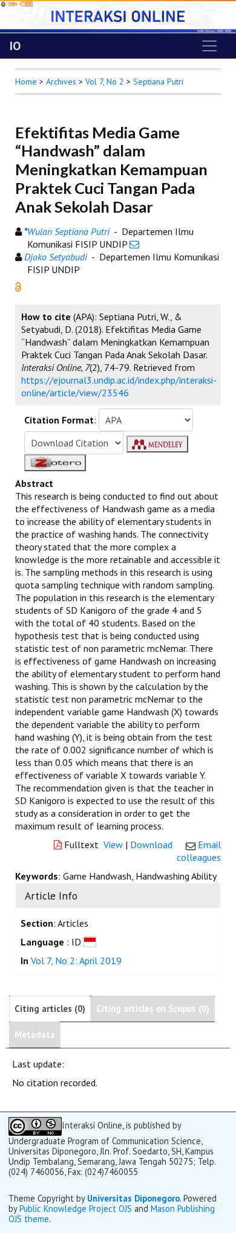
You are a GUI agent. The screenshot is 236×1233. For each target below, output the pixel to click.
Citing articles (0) (50, 1008)
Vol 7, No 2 (104, 81)
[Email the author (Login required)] (134, 244)
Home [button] (26, 81)
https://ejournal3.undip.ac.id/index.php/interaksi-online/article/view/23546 (119, 386)
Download (151, 845)
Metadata (35, 1034)
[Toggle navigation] (209, 46)
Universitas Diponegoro (133, 1198)
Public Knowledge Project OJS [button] (75, 1208)
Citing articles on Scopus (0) (152, 1008)
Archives (61, 81)
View (113, 845)
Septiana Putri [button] (158, 81)
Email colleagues (199, 851)
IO (15, 46)
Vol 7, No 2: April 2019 (76, 961)
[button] (18, 286)
